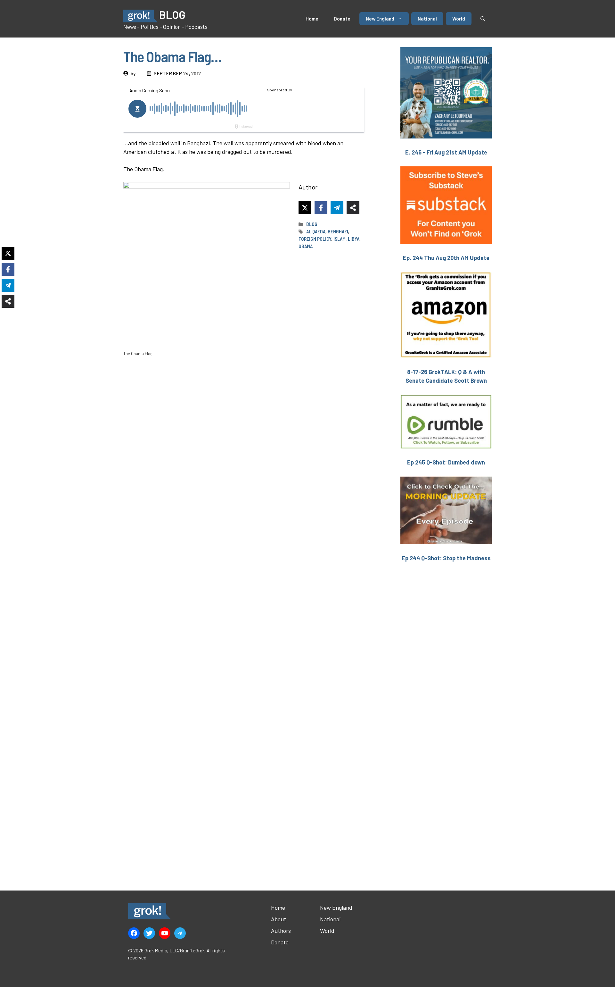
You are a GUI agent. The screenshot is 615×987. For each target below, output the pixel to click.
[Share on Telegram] (337, 207)
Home (312, 18)
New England (380, 18)
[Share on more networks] (353, 207)
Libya (353, 239)
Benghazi (338, 231)
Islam (339, 239)
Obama (306, 246)
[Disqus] (245, 615)
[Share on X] (305, 207)
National (427, 18)
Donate (342, 18)
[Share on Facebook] (321, 207)
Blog (311, 224)
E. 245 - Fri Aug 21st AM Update (446, 152)
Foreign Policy (315, 239)
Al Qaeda (315, 231)
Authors (281, 930)
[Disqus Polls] (245, 446)
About (278, 919)
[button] (483, 18)
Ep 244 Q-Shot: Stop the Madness (446, 558)
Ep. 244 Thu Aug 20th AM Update (446, 257)
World (458, 18)
